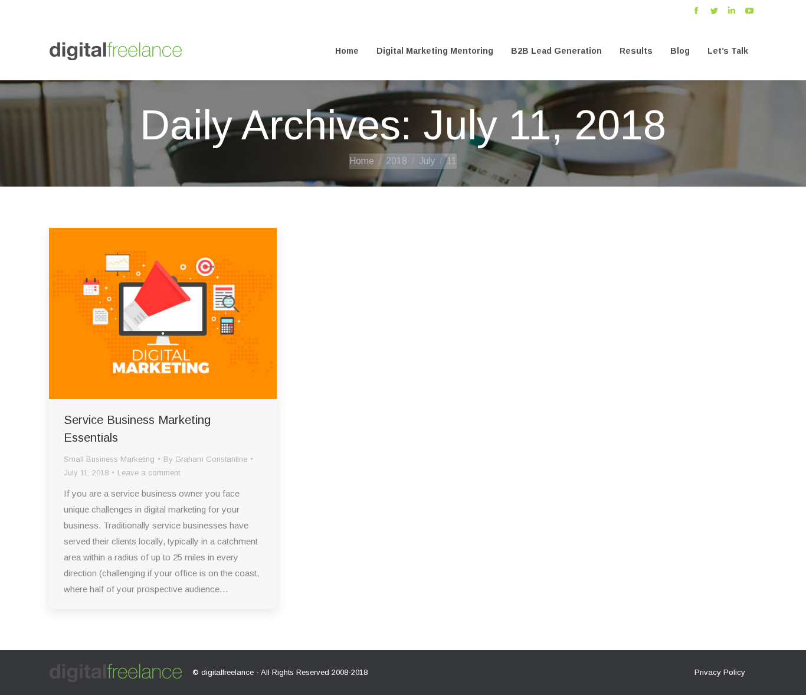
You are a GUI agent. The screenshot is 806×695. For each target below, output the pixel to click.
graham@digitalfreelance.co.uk (302, 10)
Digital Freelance (206, 10)
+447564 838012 (77, 10)
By (205, 459)
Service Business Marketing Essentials (137, 428)
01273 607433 (141, 10)
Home (361, 161)
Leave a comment (148, 472)
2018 (396, 161)
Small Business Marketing (109, 459)
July (427, 161)
